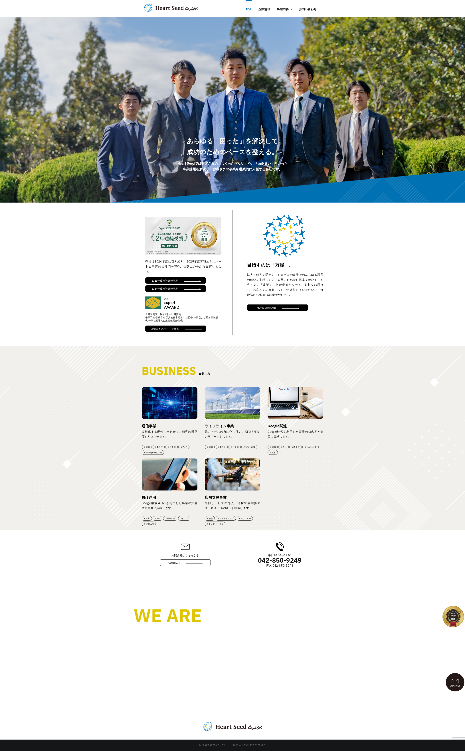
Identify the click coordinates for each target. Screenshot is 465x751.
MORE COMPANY (266, 307)
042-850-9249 (280, 559)
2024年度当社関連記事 (164, 288)
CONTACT (174, 562)
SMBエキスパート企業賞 (165, 328)
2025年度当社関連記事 (164, 280)
